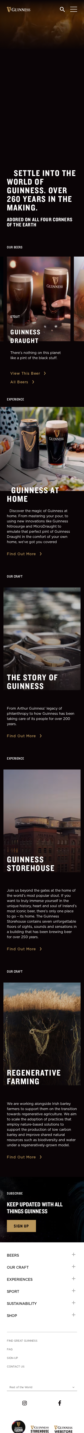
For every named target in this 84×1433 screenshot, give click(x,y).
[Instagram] (24, 1403)
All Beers (19, 382)
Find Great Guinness (22, 1340)
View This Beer (25, 373)
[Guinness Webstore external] (63, 1429)
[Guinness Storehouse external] (40, 1429)
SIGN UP (21, 1226)
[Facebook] (59, 1403)
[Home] (18, 9)
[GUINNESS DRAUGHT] (38, 299)
